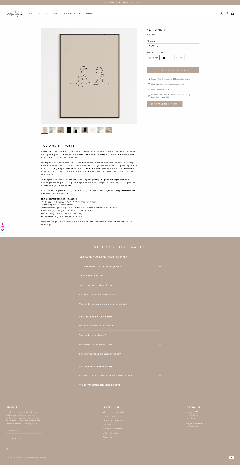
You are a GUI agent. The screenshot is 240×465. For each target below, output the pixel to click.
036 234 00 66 (192, 426)
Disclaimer (107, 437)
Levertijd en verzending (113, 420)
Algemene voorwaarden (114, 412)
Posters (43, 13)
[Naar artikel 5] (76, 130)
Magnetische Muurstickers (66, 13)
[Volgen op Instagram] (7, 449)
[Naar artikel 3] (60, 130)
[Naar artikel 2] (52, 130)
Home (31, 13)
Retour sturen (109, 424)
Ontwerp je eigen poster (165, 104)
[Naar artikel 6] (84, 130)
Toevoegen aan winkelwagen (173, 70)
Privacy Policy (109, 416)
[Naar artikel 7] (92, 130)
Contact (89, 13)
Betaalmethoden (110, 433)
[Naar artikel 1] (44, 130)
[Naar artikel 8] (100, 130)
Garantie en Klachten (112, 429)
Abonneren (16, 439)
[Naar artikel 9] (108, 130)
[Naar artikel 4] (68, 130)
